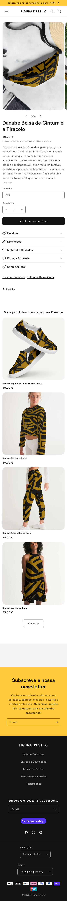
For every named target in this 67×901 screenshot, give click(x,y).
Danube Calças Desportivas (16, 533)
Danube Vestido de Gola (14, 608)
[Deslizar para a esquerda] (26, 116)
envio (30, 141)
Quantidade (8, 203)
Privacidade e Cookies (34, 776)
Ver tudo (33, 623)
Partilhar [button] (11, 289)
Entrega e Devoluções (40, 277)
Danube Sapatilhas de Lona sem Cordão (22, 383)
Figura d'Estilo (38, 895)
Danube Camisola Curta (14, 458)
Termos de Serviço (33, 769)
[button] (6, 11)
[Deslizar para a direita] (40, 116)
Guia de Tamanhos (13, 277)
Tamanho (7, 188)
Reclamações (33, 783)
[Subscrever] (56, 722)
